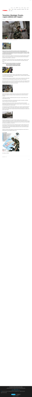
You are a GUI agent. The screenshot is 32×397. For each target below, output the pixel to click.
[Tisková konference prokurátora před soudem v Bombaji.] (7, 70)
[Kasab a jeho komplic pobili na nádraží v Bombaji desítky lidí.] (6, 46)
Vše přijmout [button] (13, 394)
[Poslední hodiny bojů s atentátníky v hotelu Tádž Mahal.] (7, 114)
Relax (11, 10)
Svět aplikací (25, 7)
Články (9, 9)
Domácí (13, 9)
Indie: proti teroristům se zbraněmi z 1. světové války (13, 64)
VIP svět (19, 7)
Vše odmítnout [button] (18, 394)
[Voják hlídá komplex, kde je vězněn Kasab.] (7, 88)
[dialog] (16, 391)
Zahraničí (15, 9)
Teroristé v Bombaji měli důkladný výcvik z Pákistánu (13, 63)
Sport (25, 9)
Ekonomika (23, 9)
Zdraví (9, 10)
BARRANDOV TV (17, 7)
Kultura (27, 9)
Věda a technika (19, 9)
